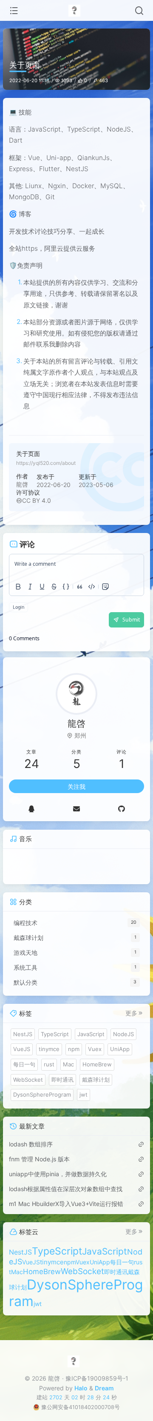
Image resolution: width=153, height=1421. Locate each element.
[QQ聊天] (31, 817)
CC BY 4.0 (36, 500)
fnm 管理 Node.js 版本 (39, 1167)
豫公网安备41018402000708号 (80, 1407)
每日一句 (24, 1072)
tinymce (49, 1057)
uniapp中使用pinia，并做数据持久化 (58, 1182)
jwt (83, 1103)
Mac (68, 1072)
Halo (81, 1388)
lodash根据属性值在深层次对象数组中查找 (65, 1196)
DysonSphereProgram (42, 1103)
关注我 (76, 794)
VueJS (21, 1057)
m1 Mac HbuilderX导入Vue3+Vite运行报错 (66, 1211)
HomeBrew (97, 1072)
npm (73, 1057)
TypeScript (55, 1042)
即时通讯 (62, 1087)
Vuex (95, 1057)
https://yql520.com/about (46, 463)
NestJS (22, 1042)
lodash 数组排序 (31, 1152)
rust (49, 1072)
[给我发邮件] (76, 817)
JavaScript (91, 1042)
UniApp (120, 1057)
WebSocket (28, 1087)
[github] (121, 817)
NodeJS (123, 1042)
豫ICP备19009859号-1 (96, 1378)
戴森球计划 (96, 1087)
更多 (131, 1021)
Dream (104, 1388)
